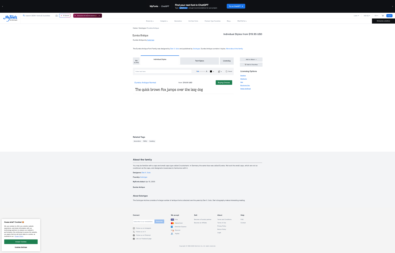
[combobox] (46, 15)
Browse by (149, 21)
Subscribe (159, 221)
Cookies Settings (21, 247)
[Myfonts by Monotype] (10, 18)
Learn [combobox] (356, 16)
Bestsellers (178, 21)
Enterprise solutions (383, 21)
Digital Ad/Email (245, 89)
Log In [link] (389, 15)
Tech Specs (199, 60)
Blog (228, 21)
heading (152, 141)
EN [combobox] (376, 16)
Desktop (243, 76)
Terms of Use (221, 223)
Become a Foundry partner (202, 219)
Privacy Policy (221, 226)
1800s (145, 141)
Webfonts (243, 79)
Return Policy (221, 229)
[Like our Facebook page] (134, 239)
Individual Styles (160, 59)
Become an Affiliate (200, 223)
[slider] (201, 71)
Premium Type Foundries (212, 21)
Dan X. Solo (174, 48)
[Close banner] (99, 16)
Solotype (142, 28)
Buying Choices (224, 82)
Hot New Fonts (193, 21)
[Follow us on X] (134, 232)
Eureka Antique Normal (145, 82)
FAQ (242, 219)
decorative (137, 141)
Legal (219, 232)
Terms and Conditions (224, 219)
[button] (2, 6)
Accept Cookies (20, 242)
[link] (23, 16)
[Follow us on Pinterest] (134, 235)
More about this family (234, 48)
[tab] (136, 61)
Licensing (227, 60)
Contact (243, 223)
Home (135, 28)
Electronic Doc (245, 85)
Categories (163, 21)
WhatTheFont (241, 21)
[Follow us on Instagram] (134, 228)
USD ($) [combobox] (366, 16)
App (241, 82)
